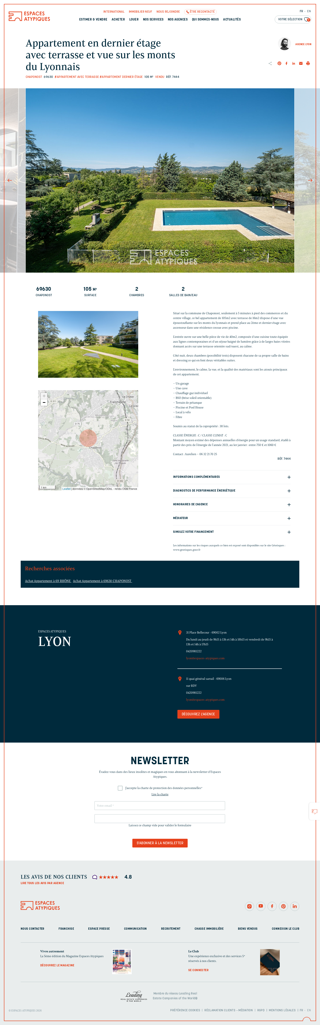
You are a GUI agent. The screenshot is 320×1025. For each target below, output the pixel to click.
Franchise (66, 929)
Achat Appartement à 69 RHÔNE (48, 581)
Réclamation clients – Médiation (228, 1010)
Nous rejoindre (168, 12)
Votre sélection (294, 19)
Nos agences (178, 19)
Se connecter (198, 970)
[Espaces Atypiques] (29, 20)
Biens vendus (248, 929)
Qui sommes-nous (205, 19)
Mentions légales (282, 1010)
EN (309, 11)
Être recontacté (202, 12)
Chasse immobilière (209, 929)
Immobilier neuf (140, 12)
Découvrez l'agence (198, 714)
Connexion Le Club (285, 929)
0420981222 (194, 651)
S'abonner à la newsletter (160, 843)
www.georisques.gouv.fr (186, 549)
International (114, 12)
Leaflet (66, 488)
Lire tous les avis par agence (42, 883)
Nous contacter (32, 929)
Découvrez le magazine (57, 965)
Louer (134, 19)
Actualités (232, 19)
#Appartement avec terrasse (77, 77)
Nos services (153, 19)
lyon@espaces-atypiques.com (205, 658)
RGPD (261, 1010)
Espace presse (99, 929)
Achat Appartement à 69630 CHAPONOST (102, 581)
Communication (135, 929)
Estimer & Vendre (93, 19)
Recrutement (170, 929)
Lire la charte (160, 794)
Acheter (118, 19)
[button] (88, 438)
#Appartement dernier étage (121, 77)
